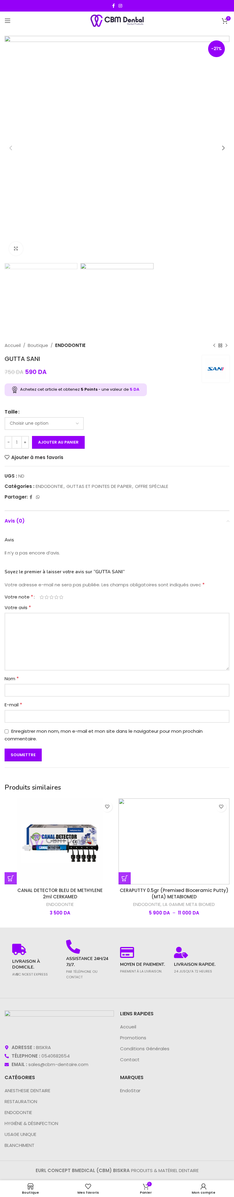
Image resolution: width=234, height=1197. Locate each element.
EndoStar (130, 1090)
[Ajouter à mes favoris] (107, 806)
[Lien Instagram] (120, 6)
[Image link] (59, 1023)
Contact (130, 1059)
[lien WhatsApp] (37, 497)
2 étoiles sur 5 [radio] (46, 597)
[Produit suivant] (226, 345)
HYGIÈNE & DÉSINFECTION (31, 1123)
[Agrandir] (16, 249)
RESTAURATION (21, 1101)
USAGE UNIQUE (20, 1134)
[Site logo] (117, 20)
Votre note (19, 597)
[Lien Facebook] (113, 6)
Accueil (13, 345)
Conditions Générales (144, 1048)
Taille (11, 412)
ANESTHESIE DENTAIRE (27, 1090)
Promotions (133, 1037)
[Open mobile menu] (8, 21)
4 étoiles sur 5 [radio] (56, 597)
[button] (11, 878)
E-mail (13, 704)
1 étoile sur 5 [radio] (41, 597)
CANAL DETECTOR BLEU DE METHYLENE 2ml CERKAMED (60, 893)
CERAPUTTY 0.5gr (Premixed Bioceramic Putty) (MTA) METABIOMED (174, 893)
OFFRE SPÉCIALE (151, 486)
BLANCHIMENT (19, 1145)
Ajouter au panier (58, 442)
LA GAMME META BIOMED (189, 904)
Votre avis (18, 607)
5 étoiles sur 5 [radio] (61, 597)
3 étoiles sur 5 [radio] (51, 597)
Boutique (38, 345)
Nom (12, 678)
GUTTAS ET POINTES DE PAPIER (99, 486)
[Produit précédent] (214, 345)
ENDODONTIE (70, 345)
